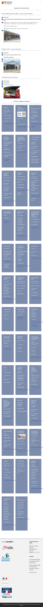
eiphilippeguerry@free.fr (36, 420)
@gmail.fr (33, 126)
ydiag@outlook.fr (35, 227)
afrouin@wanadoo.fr (36, 195)
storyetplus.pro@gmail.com (23, 126)
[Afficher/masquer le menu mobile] (40, 1)
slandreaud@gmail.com (9, 123)
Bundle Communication (26, 604)
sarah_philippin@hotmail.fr (23, 190)
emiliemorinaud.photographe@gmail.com (13, 449)
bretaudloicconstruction (36, 123)
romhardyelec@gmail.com (10, 298)
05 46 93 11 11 (37, 552)
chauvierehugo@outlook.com (24, 450)
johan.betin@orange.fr (36, 258)
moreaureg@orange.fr (36, 298)
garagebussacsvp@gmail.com (24, 265)
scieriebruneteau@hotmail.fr (10, 480)
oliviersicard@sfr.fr (8, 418)
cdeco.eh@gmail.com (22, 235)
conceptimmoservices (8, 200)
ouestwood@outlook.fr (36, 357)
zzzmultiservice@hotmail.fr (23, 518)
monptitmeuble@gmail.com (23, 389)
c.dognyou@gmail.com (9, 261)
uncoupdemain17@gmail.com (10, 524)
